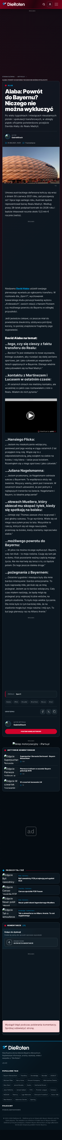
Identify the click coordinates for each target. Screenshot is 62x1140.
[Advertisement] (31, 43)
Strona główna (8, 76)
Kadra (29, 1085)
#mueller (24, 702)
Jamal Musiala (19, 1085)
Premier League (41, 1090)
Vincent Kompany (34, 1080)
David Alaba (22, 288)
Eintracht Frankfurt (41, 1094)
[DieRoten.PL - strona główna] (13, 4)
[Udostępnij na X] (48, 711)
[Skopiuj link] (54, 711)
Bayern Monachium (10, 1075)
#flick (16, 702)
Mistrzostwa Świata (50, 1080)
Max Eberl (7, 1085)
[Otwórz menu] (56, 4)
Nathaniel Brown (40, 1085)
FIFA (31, 1090)
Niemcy (15, 1094)
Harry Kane (20, 1080)
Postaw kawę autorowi (31, 731)
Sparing (32, 1099)
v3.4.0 (4, 1063)
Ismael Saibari (21, 1090)
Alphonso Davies (21, 1099)
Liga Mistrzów (26, 1094)
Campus (53, 1090)
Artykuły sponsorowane (11, 1110)
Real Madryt (8, 1099)
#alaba (8, 702)
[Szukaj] (43, 4)
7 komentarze (30, 143)
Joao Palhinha (8, 1090)
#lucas (43, 702)
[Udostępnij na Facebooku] (42, 711)
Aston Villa (54, 1094)
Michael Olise (8, 1080)
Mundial (44, 1075)
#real (51, 702)
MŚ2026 (6, 1094)
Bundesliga (34, 1075)
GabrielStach (20, 725)
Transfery (24, 1075)
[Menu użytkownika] (49, 4)
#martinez (34, 702)
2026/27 (53, 1075)
